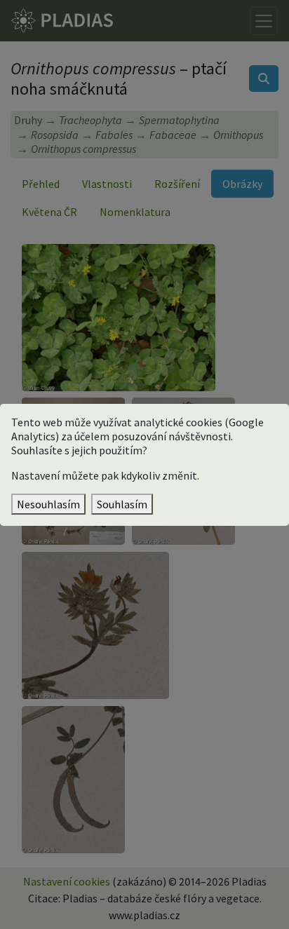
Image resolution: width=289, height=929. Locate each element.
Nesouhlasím (48, 504)
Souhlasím (122, 504)
